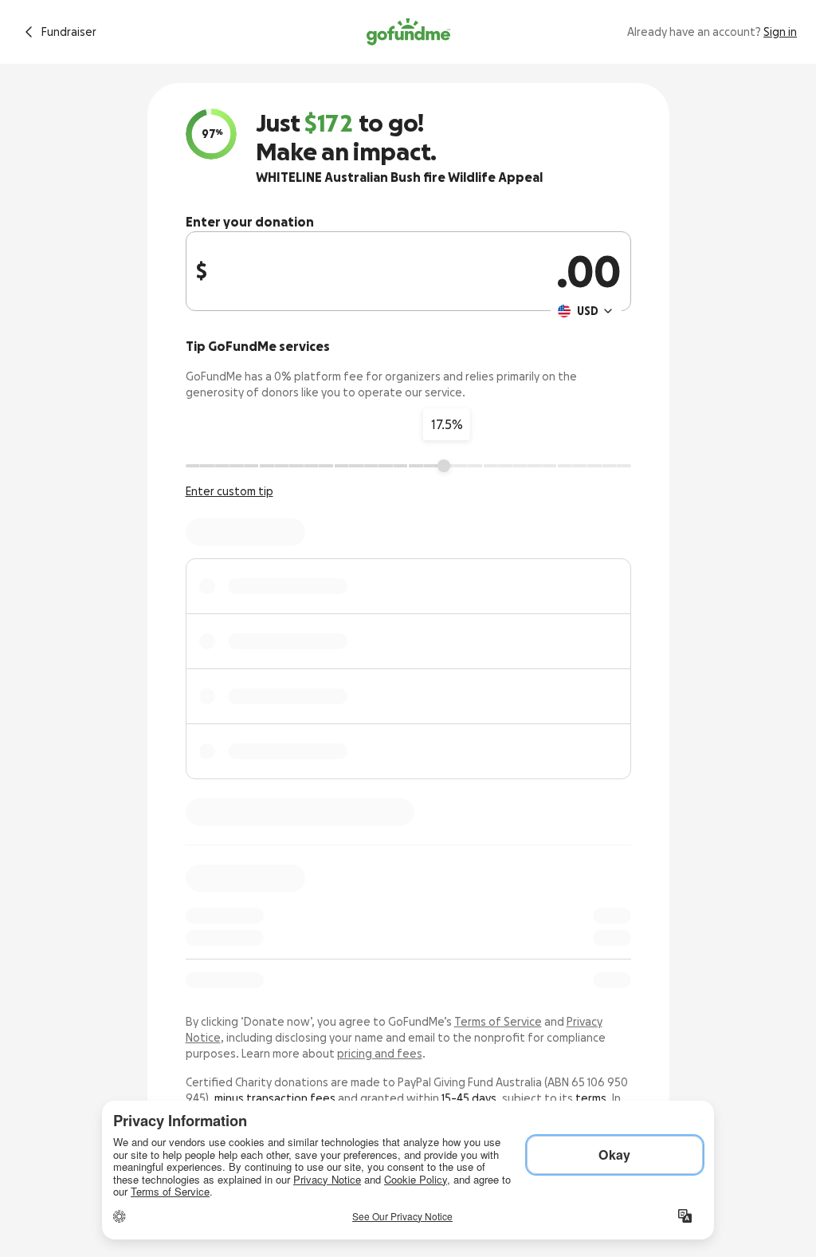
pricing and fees (379, 1053)
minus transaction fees (274, 1098)
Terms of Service (498, 1021)
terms (590, 1098)
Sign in (780, 32)
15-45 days (468, 1098)
